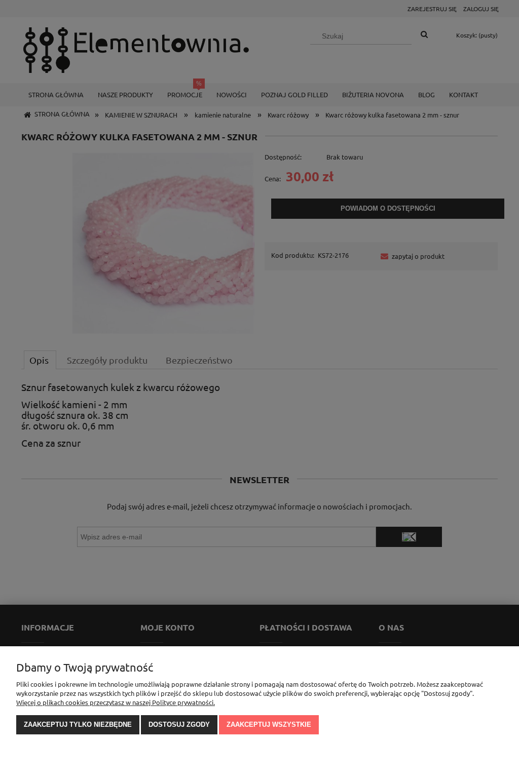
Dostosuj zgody (179, 724)
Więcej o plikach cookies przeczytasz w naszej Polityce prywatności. (115, 702)
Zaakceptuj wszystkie (269, 724)
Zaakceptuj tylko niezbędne (78, 724)
